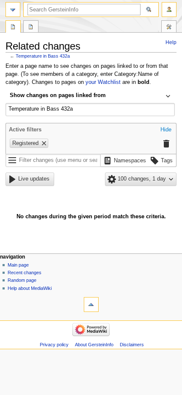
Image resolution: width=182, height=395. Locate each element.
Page (13, 27)
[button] (166, 130)
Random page (22, 280)
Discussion (31, 27)
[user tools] (169, 9)
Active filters (25, 130)
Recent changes (24, 272)
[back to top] (91, 304)
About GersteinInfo (94, 344)
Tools (169, 27)
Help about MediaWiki (30, 288)
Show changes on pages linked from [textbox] (58, 95)
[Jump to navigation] (13, 9)
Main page (18, 264)
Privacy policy (54, 344)
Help (170, 42)
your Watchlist (103, 82)
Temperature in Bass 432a (43, 55)
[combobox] (90, 96)
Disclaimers (132, 344)
